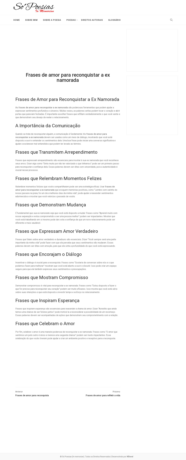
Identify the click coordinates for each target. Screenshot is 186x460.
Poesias (71, 20)
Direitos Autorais (92, 20)
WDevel (130, 456)
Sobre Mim (31, 20)
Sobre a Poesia (52, 20)
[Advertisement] (67, 51)
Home (16, 20)
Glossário (114, 20)
